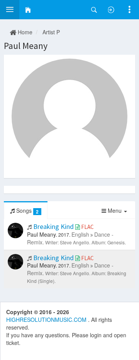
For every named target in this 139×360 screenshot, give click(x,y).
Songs (27, 211)
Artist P (51, 32)
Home (24, 32)
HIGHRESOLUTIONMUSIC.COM (47, 319)
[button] (9, 9)
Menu (114, 210)
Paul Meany (25, 46)
